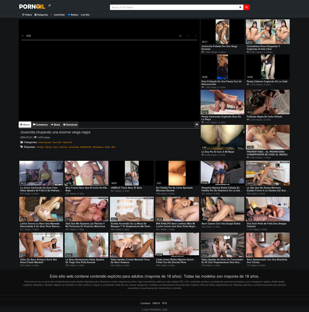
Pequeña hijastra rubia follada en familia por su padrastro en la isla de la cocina (222, 190)
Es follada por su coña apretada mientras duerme (174, 189)
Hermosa (63, 147)
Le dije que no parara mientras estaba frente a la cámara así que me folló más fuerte (266, 190)
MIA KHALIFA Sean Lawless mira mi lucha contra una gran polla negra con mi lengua (175, 226)
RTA (164, 303)
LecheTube (59, 14)
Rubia (107, 147)
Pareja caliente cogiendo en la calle (267, 81)
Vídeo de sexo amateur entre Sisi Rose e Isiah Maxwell (38, 261)
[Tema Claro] (49, 5)
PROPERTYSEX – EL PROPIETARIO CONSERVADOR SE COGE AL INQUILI (267, 153)
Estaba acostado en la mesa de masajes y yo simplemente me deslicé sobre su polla (132, 226)
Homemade (74, 147)
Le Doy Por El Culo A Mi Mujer (217, 151)
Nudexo (74, 14)
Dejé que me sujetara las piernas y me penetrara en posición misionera (85, 225)
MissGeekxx (98, 147)
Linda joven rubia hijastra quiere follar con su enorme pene (175, 261)
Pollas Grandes (44, 142)
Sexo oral (57, 142)
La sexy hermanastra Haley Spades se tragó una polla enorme (85, 261)
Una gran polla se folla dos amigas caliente (266, 225)
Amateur (40, 147)
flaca (55, 147)
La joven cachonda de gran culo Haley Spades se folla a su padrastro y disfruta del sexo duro (41, 190)
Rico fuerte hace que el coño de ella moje (86, 189)
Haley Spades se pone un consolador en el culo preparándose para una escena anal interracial (222, 262)
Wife (113, 147)
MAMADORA (86, 147)
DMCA (156, 303)
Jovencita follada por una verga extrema (219, 47)
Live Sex (85, 14)
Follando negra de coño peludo (264, 116)
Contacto (145, 303)
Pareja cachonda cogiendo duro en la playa (221, 118)
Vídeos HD (67, 142)
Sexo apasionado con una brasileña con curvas (267, 261)
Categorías (42, 14)
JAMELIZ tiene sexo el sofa (126, 187)
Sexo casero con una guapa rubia (220, 223)
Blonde (49, 147)
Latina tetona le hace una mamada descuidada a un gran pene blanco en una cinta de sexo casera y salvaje (40, 227)
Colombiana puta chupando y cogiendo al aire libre (263, 47)
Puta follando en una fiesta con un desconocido (221, 83)
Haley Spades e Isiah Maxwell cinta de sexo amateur (130, 261)
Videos (28, 14)
